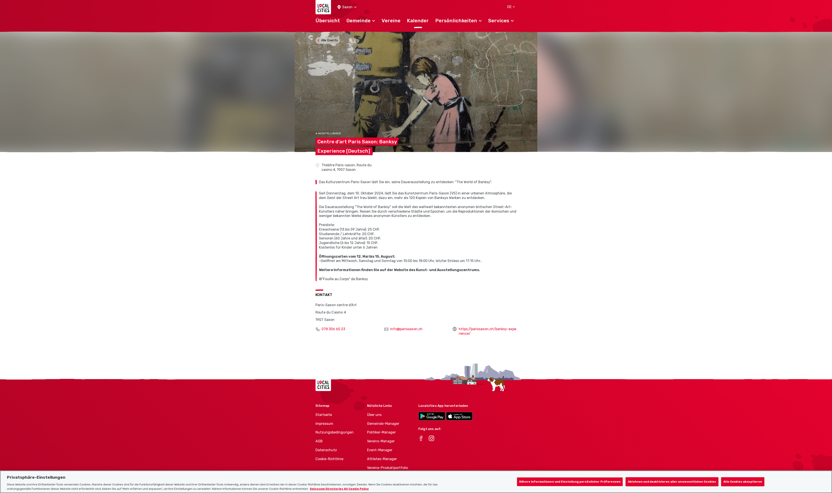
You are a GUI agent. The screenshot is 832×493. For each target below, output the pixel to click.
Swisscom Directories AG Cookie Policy (339, 488)
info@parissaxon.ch (406, 329)
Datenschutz (326, 450)
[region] (416, 481)
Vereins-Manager (381, 441)
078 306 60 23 (333, 329)
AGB (319, 441)
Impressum (324, 424)
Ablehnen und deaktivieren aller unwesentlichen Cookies (672, 481)
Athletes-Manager (382, 459)
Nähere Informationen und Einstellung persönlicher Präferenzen (570, 481)
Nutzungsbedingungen (334, 432)
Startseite (323, 415)
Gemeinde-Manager (383, 424)
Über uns (374, 415)
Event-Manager (379, 450)
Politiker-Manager (381, 432)
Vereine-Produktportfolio (387, 468)
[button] (347, 7)
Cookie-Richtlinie (329, 459)
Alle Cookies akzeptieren (742, 481)
